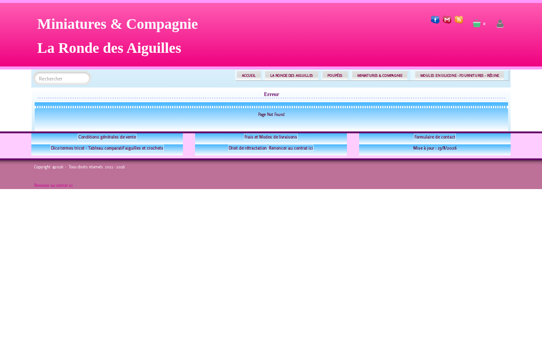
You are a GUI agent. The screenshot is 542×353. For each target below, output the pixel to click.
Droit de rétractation (248, 148)
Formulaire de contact (434, 137)
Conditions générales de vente (107, 137)
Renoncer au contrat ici (291, 148)
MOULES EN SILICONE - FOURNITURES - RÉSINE (459, 75)
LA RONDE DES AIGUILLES (291, 75)
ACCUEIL (249, 75)
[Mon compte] (500, 23)
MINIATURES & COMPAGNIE (379, 75)
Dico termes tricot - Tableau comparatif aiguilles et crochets (107, 148)
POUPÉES (335, 75)
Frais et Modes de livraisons (270, 137)
